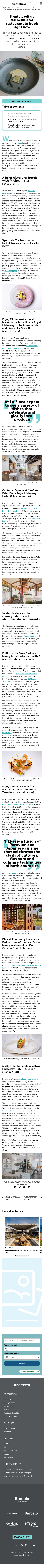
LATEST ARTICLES (12, 1464)
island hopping (11, 270)
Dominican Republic (11, 1413)
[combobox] (22, 1340)
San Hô (15, 873)
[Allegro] (31, 1524)
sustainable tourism (26, 1079)
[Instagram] (26, 1545)
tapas (19, 143)
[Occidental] (13, 1524)
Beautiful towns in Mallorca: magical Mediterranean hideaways (18, 1473)
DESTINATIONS (10, 1394)
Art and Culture (10, 1248)
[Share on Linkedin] (29, 1187)
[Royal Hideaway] (13, 1514)
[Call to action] (30, 1545)
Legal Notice (18, 1555)
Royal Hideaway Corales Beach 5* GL (17, 804)
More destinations (10, 1416)
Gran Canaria (30, 636)
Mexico (6, 1410)
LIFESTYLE (8, 1438)
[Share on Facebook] (15, 1187)
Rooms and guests (11, 1354)
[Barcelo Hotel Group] (22, 1384)
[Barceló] (22, 1501)
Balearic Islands (9, 1406)
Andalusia (7, 1399)
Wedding (6, 1454)
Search (22, 1364)
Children (6, 1447)
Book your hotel (22, 1537)
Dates (10, 1345)
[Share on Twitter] (20, 1187)
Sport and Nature (10, 1450)
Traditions (7, 1432)
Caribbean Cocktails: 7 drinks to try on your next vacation (12, 1197)
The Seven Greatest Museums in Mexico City (18, 1469)
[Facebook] (22, 1545)
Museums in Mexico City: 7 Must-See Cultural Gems (21, 1251)
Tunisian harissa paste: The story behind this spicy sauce (30, 1197)
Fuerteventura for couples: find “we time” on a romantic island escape (18, 1476)
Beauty (6, 1444)
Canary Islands (8, 1111)
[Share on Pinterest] (24, 1187)
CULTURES (8, 1423)
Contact (27, 1555)
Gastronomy (8, 1457)
